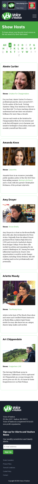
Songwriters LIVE (15, 366)
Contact (5, 475)
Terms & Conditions (9, 468)
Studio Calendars (8, 460)
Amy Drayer (9, 199)
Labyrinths (12, 170)
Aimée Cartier (11, 66)
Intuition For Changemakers (19, 94)
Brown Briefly (14, 227)
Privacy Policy (7, 464)
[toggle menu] (34, 16)
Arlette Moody (11, 276)
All (4, 45)
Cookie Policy (7, 471)
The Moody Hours (15, 309)
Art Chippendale (12, 339)
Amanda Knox (11, 142)
